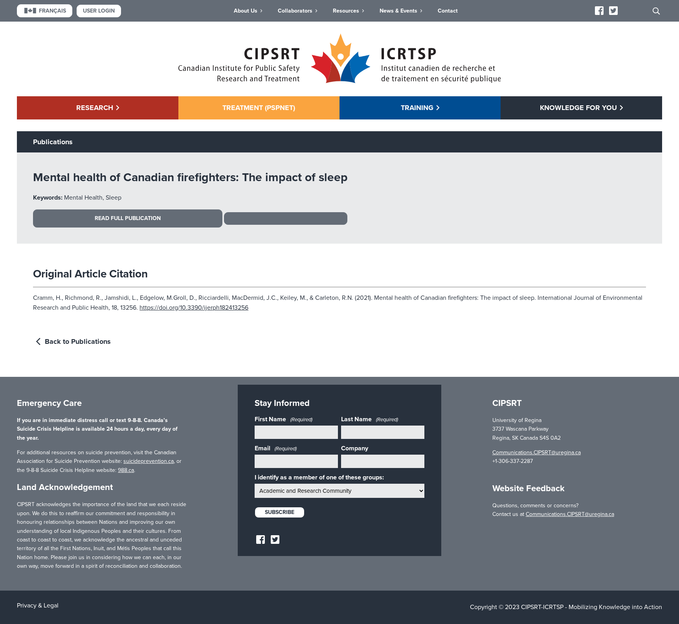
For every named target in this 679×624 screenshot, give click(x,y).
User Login (99, 10)
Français (52, 10)
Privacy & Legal (38, 605)
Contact (448, 10)
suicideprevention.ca (148, 461)
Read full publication (128, 218)
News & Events (398, 10)
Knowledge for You (578, 107)
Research (94, 107)
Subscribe (279, 512)
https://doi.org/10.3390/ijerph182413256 (193, 308)
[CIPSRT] (339, 81)
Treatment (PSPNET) (258, 107)
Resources (346, 10)
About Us (245, 10)
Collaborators (295, 10)
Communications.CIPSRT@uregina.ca (536, 452)
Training (417, 107)
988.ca (126, 470)
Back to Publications (77, 341)
